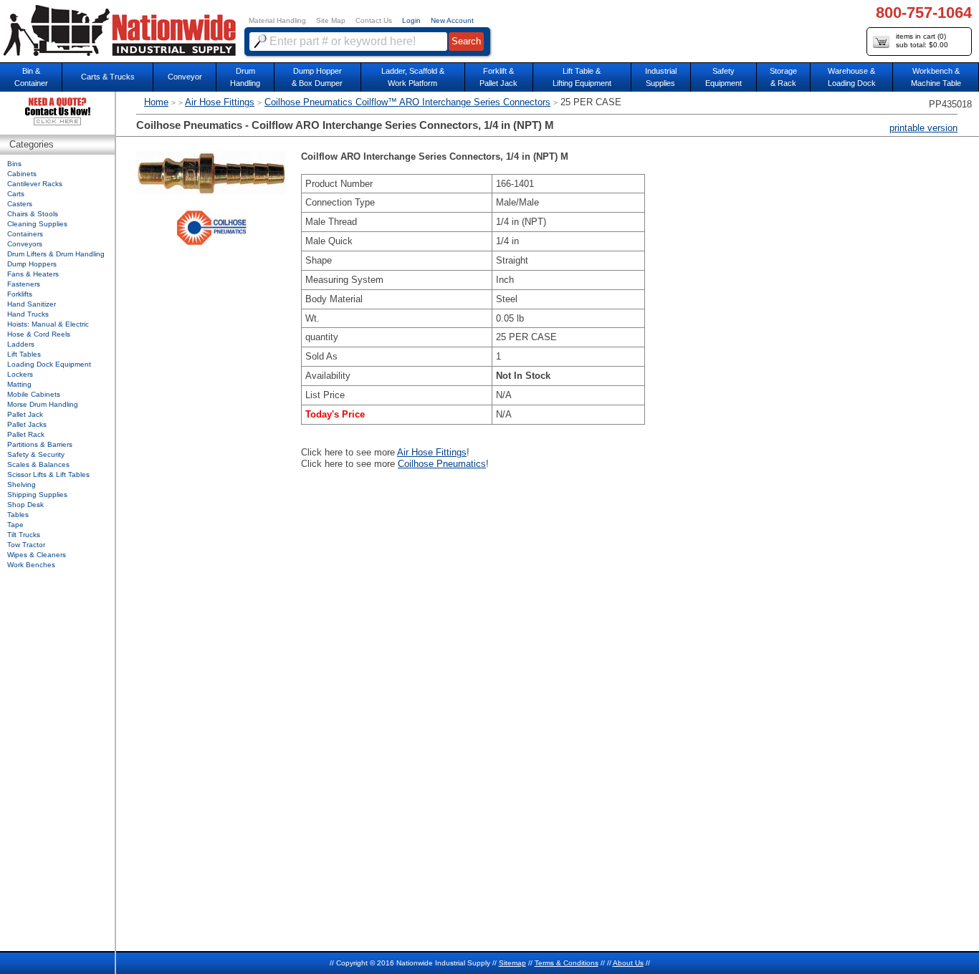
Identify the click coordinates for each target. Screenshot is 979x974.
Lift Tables (24, 354)
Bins (14, 164)
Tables (18, 515)
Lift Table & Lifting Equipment (582, 77)
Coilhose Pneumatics (442, 463)
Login (411, 20)
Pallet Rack (25, 434)
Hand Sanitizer (31, 304)
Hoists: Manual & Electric (48, 324)
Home (156, 102)
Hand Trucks (28, 314)
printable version (923, 127)
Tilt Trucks (23, 535)
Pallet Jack (25, 414)
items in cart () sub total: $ (922, 40)
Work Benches (31, 565)
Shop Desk (25, 504)
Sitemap (512, 963)
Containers (25, 234)
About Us (628, 963)
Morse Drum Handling (42, 404)
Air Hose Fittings (219, 102)
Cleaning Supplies (37, 224)
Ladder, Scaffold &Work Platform (412, 77)
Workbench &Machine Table (936, 77)
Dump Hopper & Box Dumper (317, 77)
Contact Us (373, 20)
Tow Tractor (26, 545)
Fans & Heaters (33, 274)
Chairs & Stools (32, 214)
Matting (19, 384)
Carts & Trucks (108, 76)
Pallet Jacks (27, 424)
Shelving (21, 484)
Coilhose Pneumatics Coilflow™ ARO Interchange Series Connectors (407, 102)
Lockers (20, 374)
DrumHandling (245, 77)
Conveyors (24, 244)
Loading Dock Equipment (49, 364)
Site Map (330, 20)
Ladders (20, 344)
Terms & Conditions (566, 963)
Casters (19, 204)
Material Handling (277, 20)
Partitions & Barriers (39, 444)
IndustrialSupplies (661, 77)
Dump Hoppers (32, 264)
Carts (15, 194)
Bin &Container (31, 77)
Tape (15, 525)
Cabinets (22, 174)
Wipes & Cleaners (36, 555)
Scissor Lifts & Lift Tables (48, 474)
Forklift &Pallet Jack (498, 77)
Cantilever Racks (34, 184)
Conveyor (185, 76)
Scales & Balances (38, 464)
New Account (452, 20)
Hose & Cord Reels (38, 334)
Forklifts (19, 294)
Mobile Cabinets (33, 394)
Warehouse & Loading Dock (852, 77)
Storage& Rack (783, 77)
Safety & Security (36, 454)
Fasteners (23, 284)
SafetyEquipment (723, 77)
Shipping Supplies (37, 494)
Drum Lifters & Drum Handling (56, 254)
